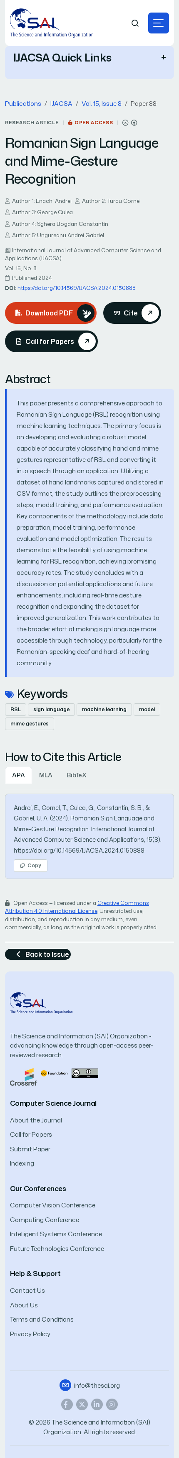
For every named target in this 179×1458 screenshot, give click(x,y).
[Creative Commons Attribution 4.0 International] (129, 123)
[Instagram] (112, 1404)
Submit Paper (30, 1149)
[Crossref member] (23, 1076)
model (147, 709)
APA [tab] (18, 775)
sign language (51, 709)
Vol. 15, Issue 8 (102, 103)
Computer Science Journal (53, 1103)
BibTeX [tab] (77, 775)
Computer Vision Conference (52, 1205)
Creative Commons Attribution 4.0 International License (77, 907)
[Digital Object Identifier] (54, 1072)
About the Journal (36, 1120)
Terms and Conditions (42, 1319)
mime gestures (29, 723)
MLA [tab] (45, 775)
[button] (158, 23)
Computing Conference (44, 1219)
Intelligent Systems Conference (56, 1234)
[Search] (135, 23)
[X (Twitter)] (82, 1404)
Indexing (22, 1163)
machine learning (104, 709)
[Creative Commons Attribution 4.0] (85, 1072)
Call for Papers (31, 1134)
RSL (15, 709)
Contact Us (27, 1290)
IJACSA (61, 103)
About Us (24, 1305)
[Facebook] (67, 1404)
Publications (23, 103)
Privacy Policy (30, 1334)
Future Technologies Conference (57, 1248)
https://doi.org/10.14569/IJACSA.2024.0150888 (76, 288)
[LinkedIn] (97, 1404)
